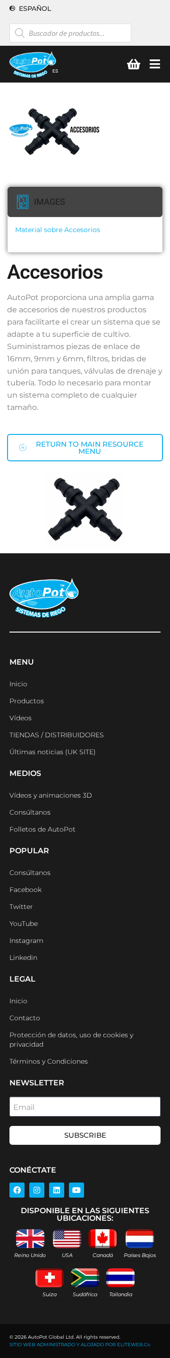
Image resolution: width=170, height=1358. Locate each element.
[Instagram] (36, 1190)
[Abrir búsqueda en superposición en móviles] (70, 33)
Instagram (26, 940)
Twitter (21, 906)
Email (23, 1107)
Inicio (18, 684)
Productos (26, 701)
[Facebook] (17, 1190)
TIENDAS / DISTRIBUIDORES (56, 735)
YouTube (23, 923)
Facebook (25, 889)
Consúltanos (30, 812)
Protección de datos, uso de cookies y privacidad (71, 1040)
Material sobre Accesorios (57, 229)
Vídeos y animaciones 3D (50, 795)
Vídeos (20, 718)
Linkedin (23, 957)
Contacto (24, 1018)
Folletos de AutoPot (42, 829)
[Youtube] (76, 1190)
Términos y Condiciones (48, 1061)
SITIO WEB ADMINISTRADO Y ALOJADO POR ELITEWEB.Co (79, 1344)
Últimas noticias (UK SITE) (52, 752)
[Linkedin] (56, 1190)
